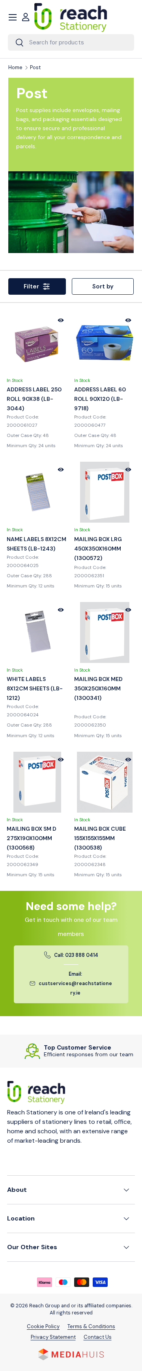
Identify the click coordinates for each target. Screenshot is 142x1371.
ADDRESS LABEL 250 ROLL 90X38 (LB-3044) (34, 399)
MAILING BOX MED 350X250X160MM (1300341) (98, 688)
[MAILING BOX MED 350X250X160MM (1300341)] (104, 632)
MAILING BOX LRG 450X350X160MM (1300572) (98, 549)
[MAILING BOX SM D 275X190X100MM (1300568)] (37, 782)
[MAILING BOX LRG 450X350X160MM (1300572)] (104, 492)
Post (35, 67)
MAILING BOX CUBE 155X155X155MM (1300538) (100, 838)
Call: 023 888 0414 (76, 955)
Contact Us (98, 1337)
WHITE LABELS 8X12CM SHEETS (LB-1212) (35, 688)
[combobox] (71, 42)
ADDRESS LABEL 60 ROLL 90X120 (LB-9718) (100, 399)
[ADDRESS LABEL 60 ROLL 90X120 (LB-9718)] (104, 342)
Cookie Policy (43, 1326)
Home (15, 67)
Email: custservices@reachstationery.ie (75, 983)
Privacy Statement (53, 1337)
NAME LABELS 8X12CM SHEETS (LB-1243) (36, 544)
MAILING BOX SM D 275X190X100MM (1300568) (31, 838)
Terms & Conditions (91, 1326)
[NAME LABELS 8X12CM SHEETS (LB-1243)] (37, 492)
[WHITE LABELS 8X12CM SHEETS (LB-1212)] (37, 632)
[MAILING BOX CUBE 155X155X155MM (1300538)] (104, 782)
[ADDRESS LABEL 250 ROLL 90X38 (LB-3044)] (37, 342)
